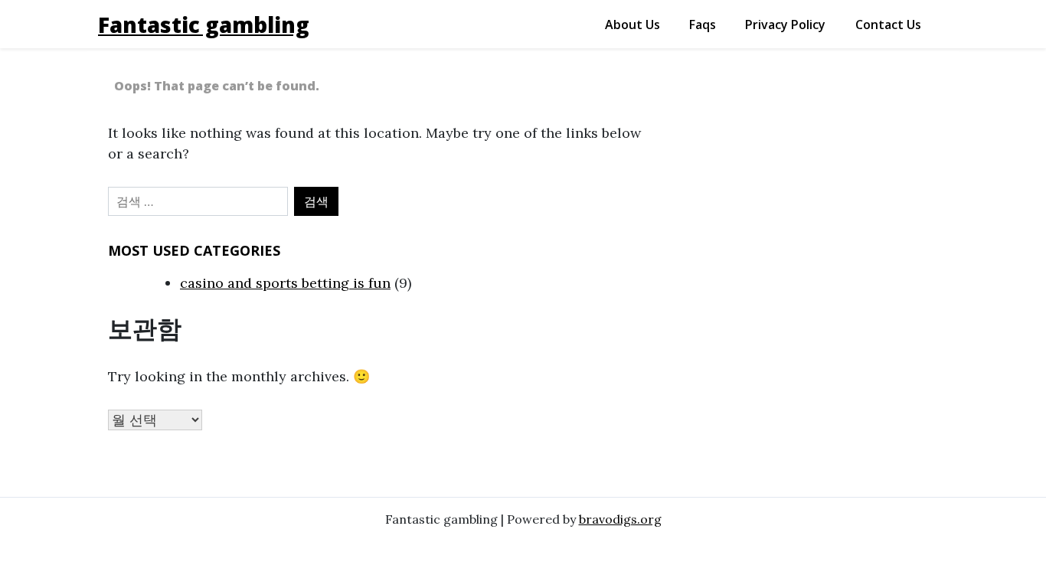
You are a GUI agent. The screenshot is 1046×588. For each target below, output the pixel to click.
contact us (888, 24)
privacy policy (785, 24)
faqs (702, 24)
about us (632, 24)
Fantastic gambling (203, 24)
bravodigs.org (620, 519)
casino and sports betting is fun (285, 283)
